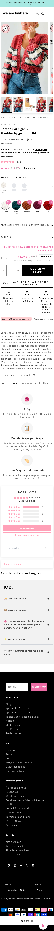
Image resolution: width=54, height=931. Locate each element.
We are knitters (8, 125)
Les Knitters (13, 729)
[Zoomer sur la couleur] (8, 202)
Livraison (11, 750)
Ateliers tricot (14, 733)
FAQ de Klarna (14, 821)
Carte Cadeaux (14, 854)
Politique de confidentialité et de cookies (25, 802)
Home (3, 117)
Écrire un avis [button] (27, 528)
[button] (18, 105)
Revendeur (12, 791)
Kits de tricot (13, 841)
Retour (10, 754)
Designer (48, 383)
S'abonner (39, 687)
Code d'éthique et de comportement (18, 810)
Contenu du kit (10, 383)
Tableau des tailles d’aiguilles (23, 716)
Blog (8, 704)
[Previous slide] (5, 105)
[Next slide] (49, 105)
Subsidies (11, 825)
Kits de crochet (14, 846)
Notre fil (10, 721)
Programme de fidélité (19, 762)
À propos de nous (16, 787)
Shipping (29, 260)
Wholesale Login (15, 796)
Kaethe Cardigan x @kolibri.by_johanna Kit (29, 117)
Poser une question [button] (27, 535)
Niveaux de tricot (16, 771)
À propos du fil (31, 383)
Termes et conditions (18, 816)
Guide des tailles (15, 766)
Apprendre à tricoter (18, 708)
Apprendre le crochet (18, 712)
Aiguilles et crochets (17, 850)
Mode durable (14, 725)
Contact (10, 758)
